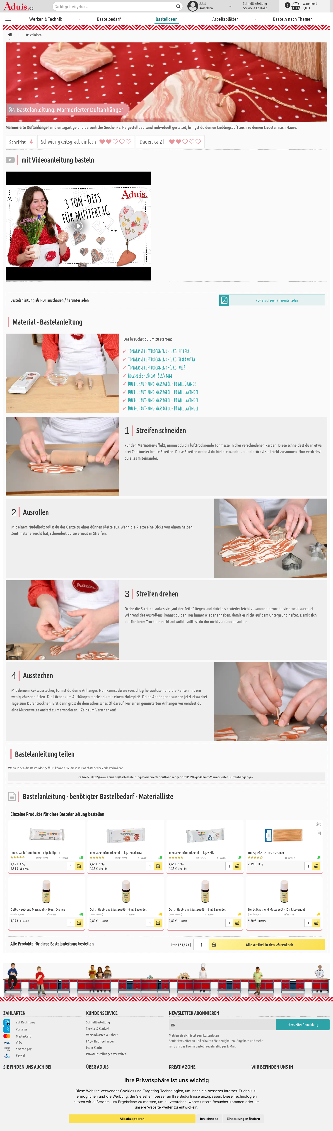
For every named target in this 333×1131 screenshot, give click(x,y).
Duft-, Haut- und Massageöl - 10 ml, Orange (162, 383)
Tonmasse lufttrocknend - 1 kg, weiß (156, 367)
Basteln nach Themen (293, 19)
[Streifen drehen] (62, 619)
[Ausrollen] (270, 538)
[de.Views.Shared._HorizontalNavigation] (10, 35)
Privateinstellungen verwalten (106, 1054)
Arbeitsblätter (225, 19)
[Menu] (7, 18)
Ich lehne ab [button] (209, 1119)
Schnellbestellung (255, 3)
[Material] (62, 373)
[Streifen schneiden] (62, 456)
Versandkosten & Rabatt (102, 1035)
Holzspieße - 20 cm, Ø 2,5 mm (150, 375)
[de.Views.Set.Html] (79, 866)
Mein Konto (94, 1047)
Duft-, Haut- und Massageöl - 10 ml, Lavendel (163, 391)
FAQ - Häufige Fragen (100, 1041)
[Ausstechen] (270, 701)
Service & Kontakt (255, 8)
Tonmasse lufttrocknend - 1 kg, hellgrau (160, 351)
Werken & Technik (45, 19)
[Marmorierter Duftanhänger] (166, 82)
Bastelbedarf (109, 19)
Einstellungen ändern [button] (243, 1119)
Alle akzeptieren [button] (132, 1119)
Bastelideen (167, 19)
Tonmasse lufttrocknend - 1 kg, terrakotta (161, 359)
